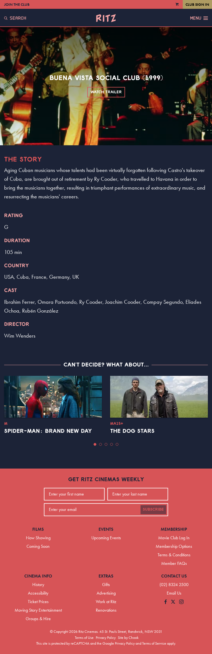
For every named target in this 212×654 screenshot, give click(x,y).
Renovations (106, 610)
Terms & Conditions (174, 555)
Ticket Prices (38, 601)
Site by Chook (128, 637)
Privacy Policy (106, 637)
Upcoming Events (106, 538)
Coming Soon (38, 546)
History (38, 584)
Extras (106, 576)
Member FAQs (174, 563)
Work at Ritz (106, 601)
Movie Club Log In (174, 538)
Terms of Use (84, 637)
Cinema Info (38, 576)
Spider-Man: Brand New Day (48, 431)
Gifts (106, 584)
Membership (174, 529)
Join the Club (17, 4)
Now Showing (38, 538)
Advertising (106, 593)
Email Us (174, 593)
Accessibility (38, 593)
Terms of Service (154, 643)
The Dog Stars (132, 431)
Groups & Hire (38, 619)
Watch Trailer (106, 92)
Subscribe (153, 509)
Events (106, 529)
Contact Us (174, 576)
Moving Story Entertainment (38, 610)
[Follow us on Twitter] (173, 602)
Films (38, 529)
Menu (195, 18)
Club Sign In (197, 4)
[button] (95, 444)
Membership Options (174, 546)
